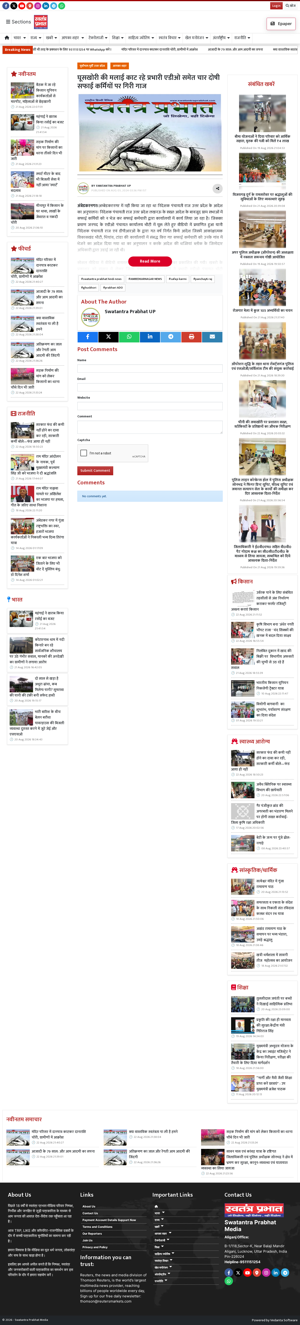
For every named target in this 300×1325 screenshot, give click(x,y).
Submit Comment (95, 471)
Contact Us (90, 1213)
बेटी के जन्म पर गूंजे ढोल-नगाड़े (273, 840)
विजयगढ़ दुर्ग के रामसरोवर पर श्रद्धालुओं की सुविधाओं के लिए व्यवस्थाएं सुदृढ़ (262, 197)
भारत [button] (18, 38)
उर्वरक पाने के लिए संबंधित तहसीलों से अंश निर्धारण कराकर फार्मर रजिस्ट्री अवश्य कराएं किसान (262, 601)
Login (276, 5)
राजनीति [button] (240, 38)
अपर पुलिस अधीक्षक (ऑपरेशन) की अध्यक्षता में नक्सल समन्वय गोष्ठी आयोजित (262, 254)
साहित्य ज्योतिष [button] (139, 38)
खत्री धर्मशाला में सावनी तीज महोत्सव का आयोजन (274, 958)
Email (81, 378)
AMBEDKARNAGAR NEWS (146, 279)
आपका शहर (120, 65)
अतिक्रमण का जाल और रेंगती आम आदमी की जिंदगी (49, 350)
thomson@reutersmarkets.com (105, 1301)
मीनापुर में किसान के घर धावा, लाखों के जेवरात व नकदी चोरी (37, 214)
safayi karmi (179, 279)
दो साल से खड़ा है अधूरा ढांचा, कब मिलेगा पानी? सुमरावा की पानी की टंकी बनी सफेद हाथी (37, 687)
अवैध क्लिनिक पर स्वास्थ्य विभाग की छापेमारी (274, 787)
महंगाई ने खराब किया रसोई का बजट (50, 119)
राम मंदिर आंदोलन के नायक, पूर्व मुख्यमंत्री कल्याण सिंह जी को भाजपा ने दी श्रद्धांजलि (36, 465)
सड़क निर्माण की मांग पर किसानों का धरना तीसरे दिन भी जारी (36, 150)
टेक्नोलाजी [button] (96, 38)
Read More (150, 261)
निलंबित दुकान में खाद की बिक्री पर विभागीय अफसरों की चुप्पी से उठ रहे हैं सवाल (262, 659)
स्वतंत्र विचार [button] (167, 38)
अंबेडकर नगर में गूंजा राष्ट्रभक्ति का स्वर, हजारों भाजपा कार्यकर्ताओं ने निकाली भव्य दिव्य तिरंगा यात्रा (37, 532)
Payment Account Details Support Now (109, 1220)
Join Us (87, 1240)
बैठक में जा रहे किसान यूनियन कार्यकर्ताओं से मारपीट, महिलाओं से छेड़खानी (33, 93)
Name (81, 360)
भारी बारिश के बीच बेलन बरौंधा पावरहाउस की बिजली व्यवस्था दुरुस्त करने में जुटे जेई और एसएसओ (37, 723)
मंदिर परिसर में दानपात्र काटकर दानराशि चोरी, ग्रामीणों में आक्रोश (110, 49)
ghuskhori (89, 287)
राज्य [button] (33, 38)
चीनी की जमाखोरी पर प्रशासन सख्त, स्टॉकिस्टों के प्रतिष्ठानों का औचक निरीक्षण (262, 424)
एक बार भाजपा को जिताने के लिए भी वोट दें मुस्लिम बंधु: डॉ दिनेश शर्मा (36, 566)
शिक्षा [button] (116, 38)
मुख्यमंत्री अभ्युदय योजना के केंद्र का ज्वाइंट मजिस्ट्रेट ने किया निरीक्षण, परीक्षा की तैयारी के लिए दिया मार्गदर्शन (262, 1054)
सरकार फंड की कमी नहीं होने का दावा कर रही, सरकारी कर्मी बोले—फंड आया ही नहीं (37, 433)
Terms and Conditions (97, 1227)
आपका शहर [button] (71, 38)
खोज (292, 5)
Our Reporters (92, 1233)
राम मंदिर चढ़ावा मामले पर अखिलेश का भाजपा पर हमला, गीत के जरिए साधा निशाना (37, 497)
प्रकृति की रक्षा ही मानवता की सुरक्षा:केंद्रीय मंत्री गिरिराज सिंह (273, 1025)
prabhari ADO (114, 287)
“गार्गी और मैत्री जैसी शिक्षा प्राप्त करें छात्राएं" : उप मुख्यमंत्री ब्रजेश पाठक (274, 1083)
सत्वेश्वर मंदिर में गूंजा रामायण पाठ (270, 884)
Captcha (83, 440)
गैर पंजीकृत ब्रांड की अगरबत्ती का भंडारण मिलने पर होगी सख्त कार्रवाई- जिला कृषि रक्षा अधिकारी (262, 814)
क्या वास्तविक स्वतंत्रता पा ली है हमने (245, 49)
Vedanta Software (284, 1320)
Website (83, 397)
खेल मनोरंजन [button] (194, 38)
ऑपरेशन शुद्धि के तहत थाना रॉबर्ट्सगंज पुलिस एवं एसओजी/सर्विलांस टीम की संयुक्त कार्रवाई (263, 366)
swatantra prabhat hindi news (102, 279)
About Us (88, 1206)
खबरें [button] (49, 38)
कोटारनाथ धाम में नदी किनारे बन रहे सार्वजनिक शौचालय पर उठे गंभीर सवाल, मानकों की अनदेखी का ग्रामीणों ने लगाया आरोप (37, 651)
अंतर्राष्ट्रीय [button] (219, 38)
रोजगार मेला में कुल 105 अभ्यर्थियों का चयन (262, 311)
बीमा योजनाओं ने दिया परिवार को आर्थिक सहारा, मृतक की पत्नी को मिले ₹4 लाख (262, 139)
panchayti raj (203, 279)
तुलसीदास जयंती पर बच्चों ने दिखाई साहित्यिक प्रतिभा (274, 1001)
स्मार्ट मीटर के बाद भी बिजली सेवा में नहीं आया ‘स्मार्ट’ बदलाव (35, 182)
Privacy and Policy (95, 1247)
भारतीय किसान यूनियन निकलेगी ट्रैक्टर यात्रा (272, 685)
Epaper (284, 23)
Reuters (86, 1275)
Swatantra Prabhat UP (130, 311)
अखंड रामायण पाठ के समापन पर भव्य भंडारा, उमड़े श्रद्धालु (271, 934)
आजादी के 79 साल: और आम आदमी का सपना (186, 49)
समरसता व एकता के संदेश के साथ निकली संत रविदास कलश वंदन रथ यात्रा (275, 908)
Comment (84, 416)
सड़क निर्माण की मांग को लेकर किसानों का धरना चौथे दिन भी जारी (35, 379)
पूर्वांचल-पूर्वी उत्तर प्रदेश (92, 65)
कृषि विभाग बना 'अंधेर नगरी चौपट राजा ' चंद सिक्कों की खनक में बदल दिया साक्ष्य (275, 630)
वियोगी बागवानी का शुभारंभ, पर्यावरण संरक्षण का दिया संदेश (273, 709)
